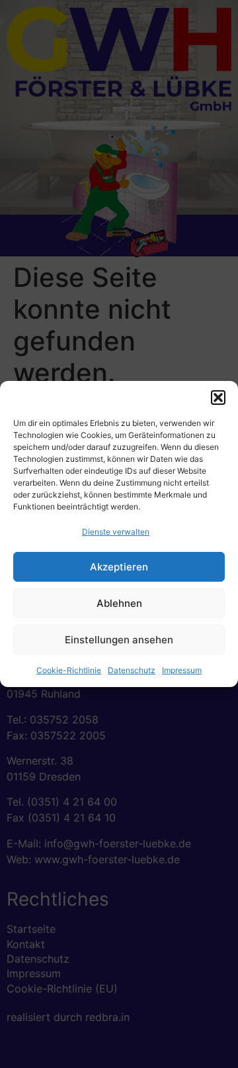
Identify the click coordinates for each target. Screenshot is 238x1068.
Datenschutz (131, 670)
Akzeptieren (119, 567)
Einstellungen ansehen (119, 639)
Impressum (182, 670)
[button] (218, 397)
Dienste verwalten (115, 532)
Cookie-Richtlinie (68, 670)
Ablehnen (119, 603)
